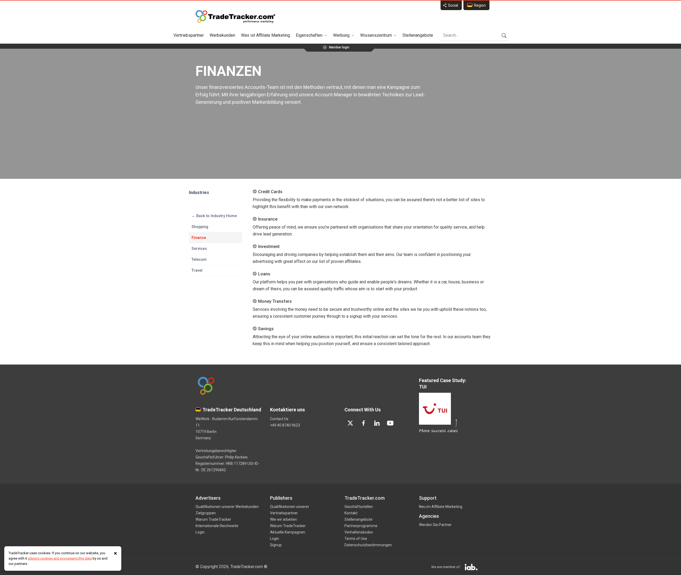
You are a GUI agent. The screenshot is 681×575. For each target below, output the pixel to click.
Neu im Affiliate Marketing (440, 506)
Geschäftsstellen (358, 506)
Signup (276, 545)
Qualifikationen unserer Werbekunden (227, 506)
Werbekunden (222, 35)
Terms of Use (355, 538)
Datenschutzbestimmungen (368, 545)
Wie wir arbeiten (283, 519)
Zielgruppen (206, 513)
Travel (197, 270)
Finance (199, 237)
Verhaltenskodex (358, 532)
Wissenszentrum (376, 35)
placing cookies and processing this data (60, 558)
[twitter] (350, 423)
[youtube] (390, 423)
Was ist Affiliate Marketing (265, 35)
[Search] (504, 35)
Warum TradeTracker (213, 519)
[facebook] (363, 423)
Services (199, 248)
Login (200, 532)
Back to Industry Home (214, 216)
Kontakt (351, 513)
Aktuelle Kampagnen (287, 532)
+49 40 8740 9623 (285, 425)
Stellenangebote (417, 35)
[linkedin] (377, 423)
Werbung (341, 35)
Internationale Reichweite (217, 526)
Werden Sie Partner (435, 525)
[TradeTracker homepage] (235, 16)
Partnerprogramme (360, 526)
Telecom (199, 259)
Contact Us (279, 419)
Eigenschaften (309, 35)
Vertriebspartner (188, 35)
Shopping (200, 227)
